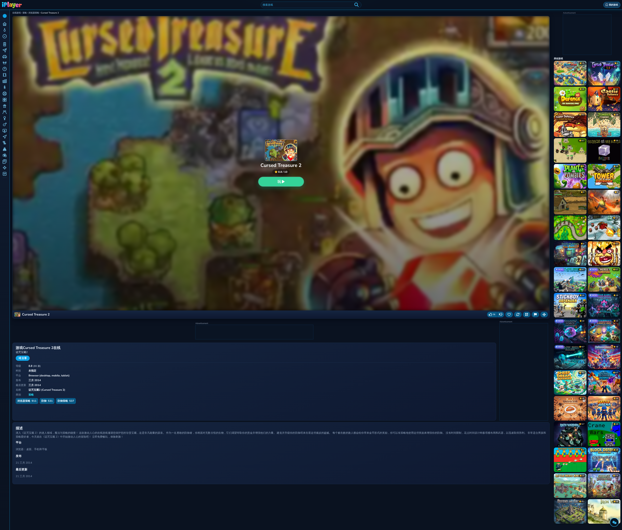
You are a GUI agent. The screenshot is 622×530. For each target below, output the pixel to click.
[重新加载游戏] (518, 314)
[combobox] (311, 5)
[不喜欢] (500, 314)
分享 (24, 358)
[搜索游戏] (356, 5)
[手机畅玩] (526, 314)
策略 (31, 395)
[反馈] (535, 314)
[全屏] (544, 314)
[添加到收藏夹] (509, 314)
